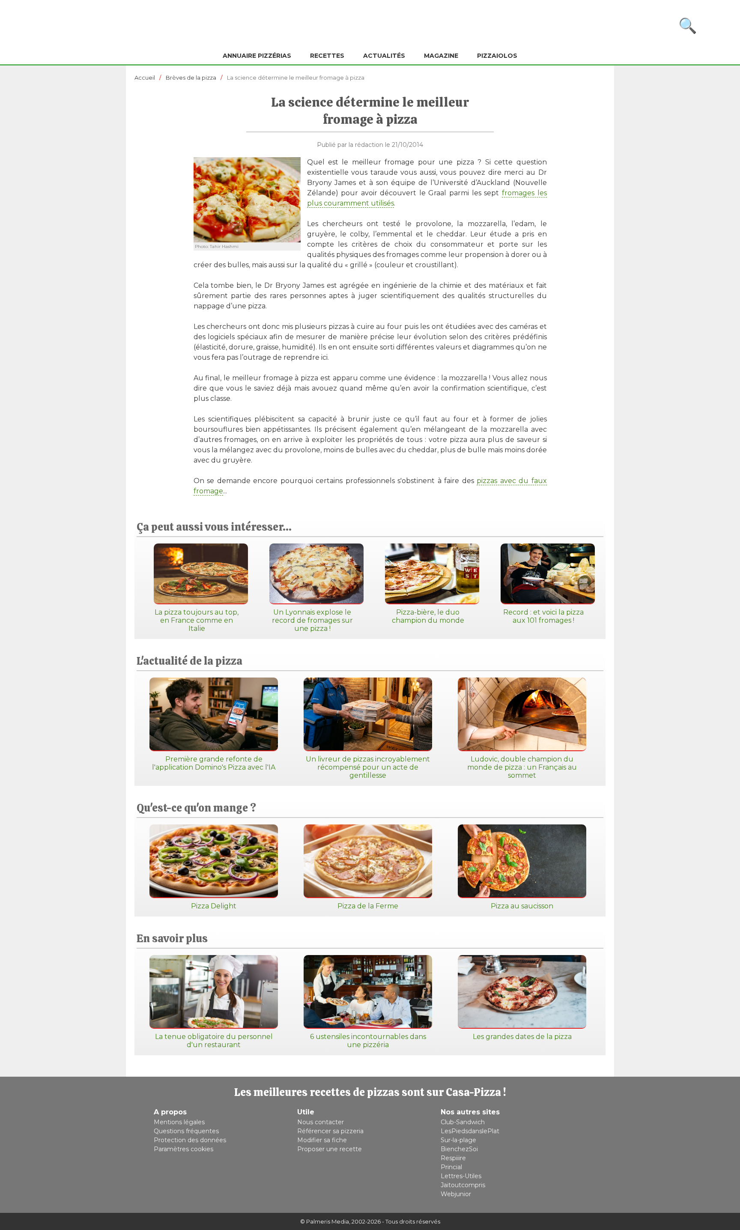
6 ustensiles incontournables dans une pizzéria (368, 1041)
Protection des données (190, 1140)
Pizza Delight (213, 906)
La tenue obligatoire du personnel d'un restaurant (214, 1041)
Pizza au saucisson (522, 906)
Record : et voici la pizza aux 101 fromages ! (543, 616)
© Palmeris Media (324, 1221)
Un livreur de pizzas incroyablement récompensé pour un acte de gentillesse (368, 767)
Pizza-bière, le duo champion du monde (428, 616)
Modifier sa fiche (322, 1140)
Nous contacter (320, 1122)
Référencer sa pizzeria (330, 1131)
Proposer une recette (329, 1149)
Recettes (327, 56)
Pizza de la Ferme (367, 906)
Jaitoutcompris (463, 1185)
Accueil (144, 77)
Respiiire (453, 1158)
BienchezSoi (459, 1149)
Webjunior (456, 1194)
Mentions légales (179, 1122)
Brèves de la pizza (191, 77)
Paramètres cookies (183, 1149)
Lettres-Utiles (461, 1176)
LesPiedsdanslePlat (470, 1131)
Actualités (384, 56)
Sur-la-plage (458, 1140)
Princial (451, 1167)
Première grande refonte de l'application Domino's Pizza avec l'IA (213, 763)
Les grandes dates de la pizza (522, 1037)
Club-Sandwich (463, 1122)
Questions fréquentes (186, 1131)
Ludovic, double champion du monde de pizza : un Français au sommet (522, 767)
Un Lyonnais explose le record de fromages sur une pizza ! (312, 620)
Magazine (441, 56)
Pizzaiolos (497, 56)
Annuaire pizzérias (257, 56)
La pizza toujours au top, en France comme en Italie (197, 620)
